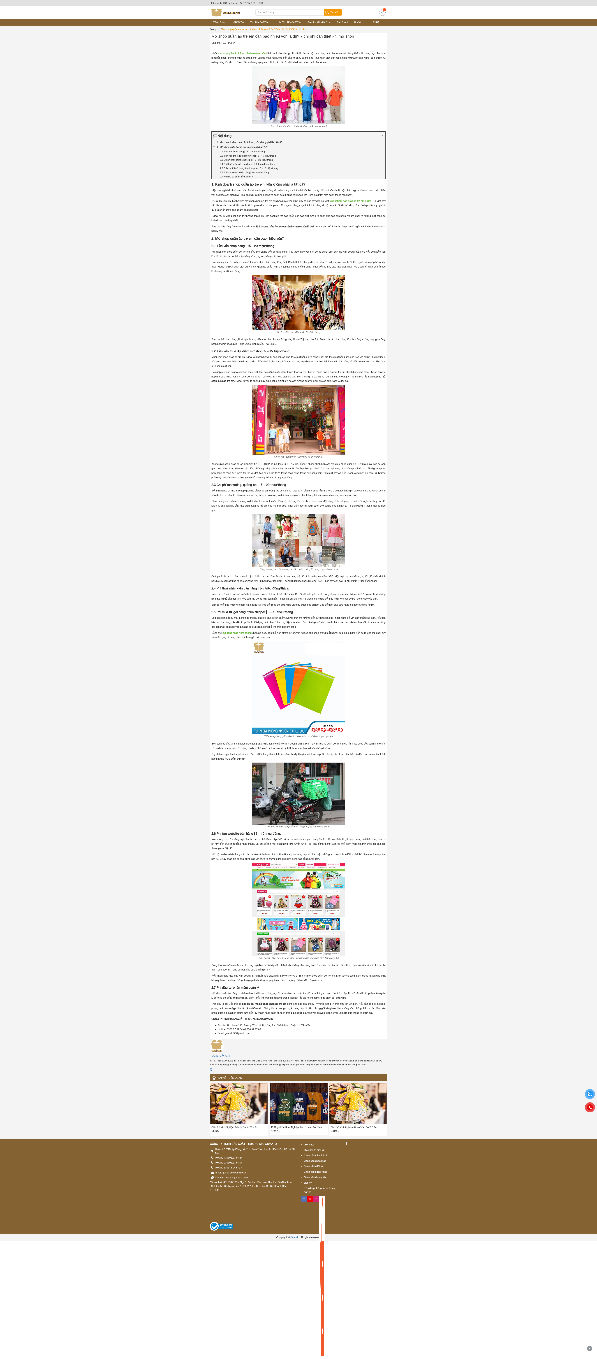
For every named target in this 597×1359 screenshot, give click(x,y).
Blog (357, 22)
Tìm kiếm (335, 12)
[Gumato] (225, 12)
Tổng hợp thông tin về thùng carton (319, 1190)
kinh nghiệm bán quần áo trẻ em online (350, 201)
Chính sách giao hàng (315, 1171)
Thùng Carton (260, 22)
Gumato (238, 22)
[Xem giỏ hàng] (382, 12)
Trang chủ (220, 22)
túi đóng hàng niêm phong (237, 632)
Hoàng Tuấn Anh (220, 1056)
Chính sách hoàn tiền (315, 1177)
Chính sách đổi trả (313, 1166)
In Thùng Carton (290, 22)
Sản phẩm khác (317, 22)
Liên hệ (374, 22)
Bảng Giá (342, 22)
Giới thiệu (309, 1144)
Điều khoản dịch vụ (314, 1150)
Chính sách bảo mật (315, 1160)
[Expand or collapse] (382, 135)
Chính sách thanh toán (316, 1155)
